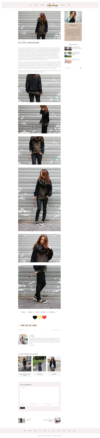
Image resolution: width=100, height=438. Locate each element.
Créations (63, 4)
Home (25, 430)
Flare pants (54, 374)
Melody (32, 336)
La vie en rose (39, 374)
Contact (68, 4)
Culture (44, 430)
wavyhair (34, 325)
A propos (36, 4)
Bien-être (35, 430)
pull (26, 325)
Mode (19, 40)
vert (30, 325)
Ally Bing (53, 5)
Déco (49, 430)
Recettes (64, 430)
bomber (22, 325)
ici (45, 56)
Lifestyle (58, 430)
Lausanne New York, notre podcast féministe (77, 48)
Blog (40, 430)
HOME (31, 4)
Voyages (69, 430)
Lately (53, 430)
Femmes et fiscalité (76, 59)
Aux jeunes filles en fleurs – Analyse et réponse (76, 53)
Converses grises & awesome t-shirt (24, 375)
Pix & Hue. (61, 435)
